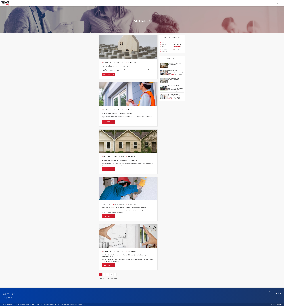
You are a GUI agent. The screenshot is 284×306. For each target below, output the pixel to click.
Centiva (279, 304)
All (162, 42)
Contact (272, 3)
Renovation (107, 62)
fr (280, 3)
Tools (264, 3)
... (107, 274)
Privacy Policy (64, 304)
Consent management (80, 304)
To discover (177, 49)
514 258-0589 (8, 297)
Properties (240, 3)
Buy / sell (164, 44)
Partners (256, 3)
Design (163, 46)
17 (111, 274)
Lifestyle (164, 51)
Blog (248, 3)
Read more (107, 74)
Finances (164, 49)
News (175, 42)
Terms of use (71, 304)
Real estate (177, 44)
